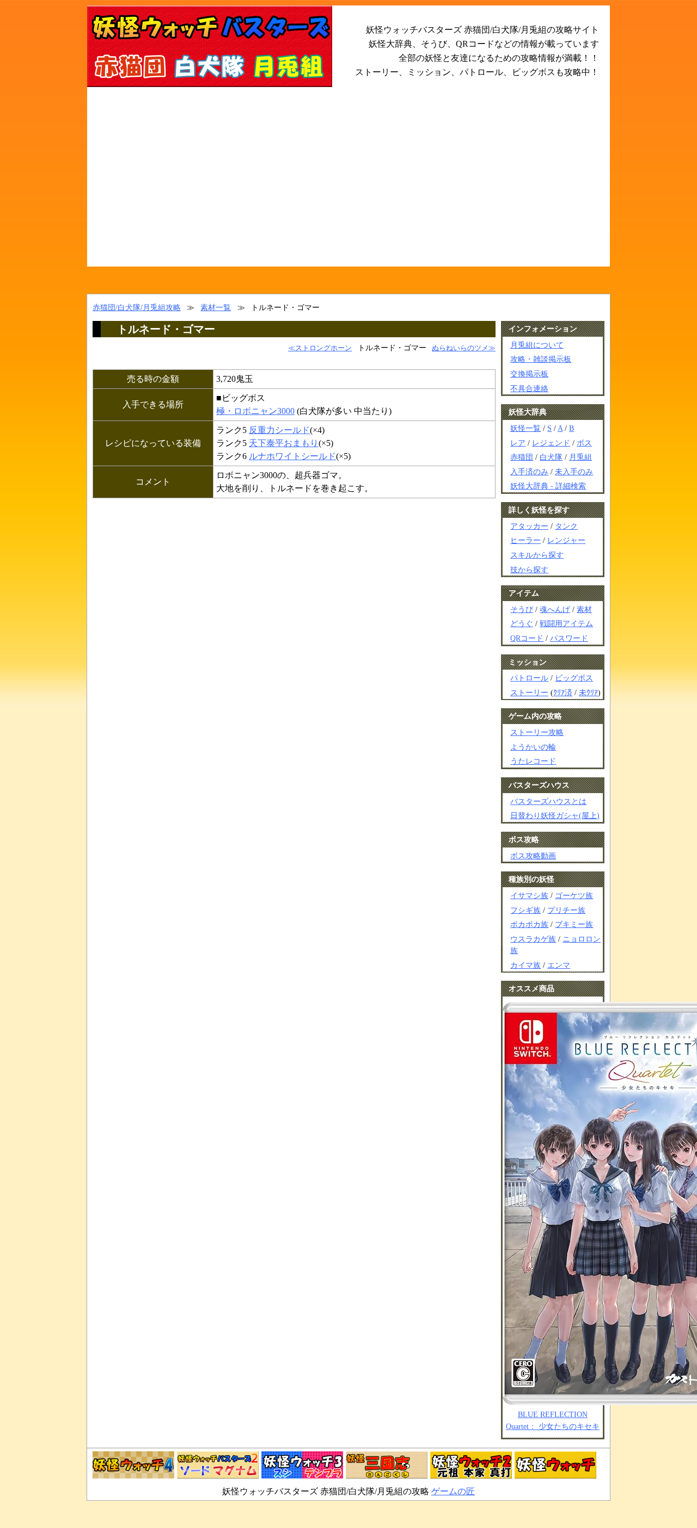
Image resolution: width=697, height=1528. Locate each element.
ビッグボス (574, 677)
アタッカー (529, 526)
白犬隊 (551, 457)
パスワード (569, 638)
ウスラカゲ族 (533, 939)
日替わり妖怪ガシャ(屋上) (555, 815)
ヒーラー (525, 540)
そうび (521, 609)
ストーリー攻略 (537, 732)
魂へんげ (555, 609)
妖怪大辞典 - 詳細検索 (548, 485)
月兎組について (537, 345)
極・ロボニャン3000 (255, 411)
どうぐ (521, 623)
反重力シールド (279, 430)
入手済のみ (529, 471)
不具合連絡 (529, 388)
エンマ (558, 965)
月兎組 (580, 457)
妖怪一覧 (525, 428)
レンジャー (566, 540)
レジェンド (551, 442)
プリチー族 (566, 910)
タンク (566, 526)
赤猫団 (521, 457)
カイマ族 (525, 965)
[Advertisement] (348, 185)
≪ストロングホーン (320, 348)
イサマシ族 (529, 895)
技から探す (529, 569)
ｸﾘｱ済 (562, 692)
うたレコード (533, 761)
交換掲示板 (529, 373)
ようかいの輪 (533, 747)
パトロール (529, 677)
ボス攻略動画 (533, 855)
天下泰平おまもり (284, 443)
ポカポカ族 (529, 924)
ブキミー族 (574, 924)
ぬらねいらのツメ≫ (464, 348)
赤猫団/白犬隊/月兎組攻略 (137, 307)
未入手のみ (574, 471)
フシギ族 (525, 910)
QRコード (526, 638)
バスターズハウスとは (548, 801)
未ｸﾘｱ (588, 692)
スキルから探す (537, 554)
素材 (584, 609)
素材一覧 (215, 307)
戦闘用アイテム (566, 623)
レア (517, 442)
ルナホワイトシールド (292, 456)
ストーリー (529, 692)
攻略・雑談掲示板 (540, 359)
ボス (584, 442)
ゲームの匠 (453, 1491)
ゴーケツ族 (574, 895)
